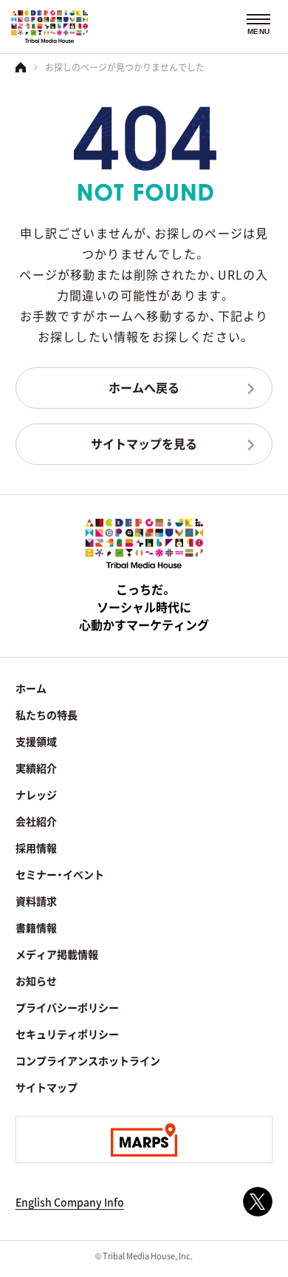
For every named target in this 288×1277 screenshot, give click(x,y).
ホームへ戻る (144, 387)
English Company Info (70, 1201)
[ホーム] (21, 67)
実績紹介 (36, 767)
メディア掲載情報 (57, 954)
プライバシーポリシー (67, 1007)
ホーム (31, 688)
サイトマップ (47, 1087)
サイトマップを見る (144, 443)
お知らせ (36, 980)
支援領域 (36, 741)
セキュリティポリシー (67, 1033)
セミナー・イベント (60, 874)
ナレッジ (36, 794)
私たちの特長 (47, 714)
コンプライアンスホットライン (88, 1060)
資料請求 (36, 900)
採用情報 (36, 847)
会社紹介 (36, 821)
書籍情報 (36, 927)
